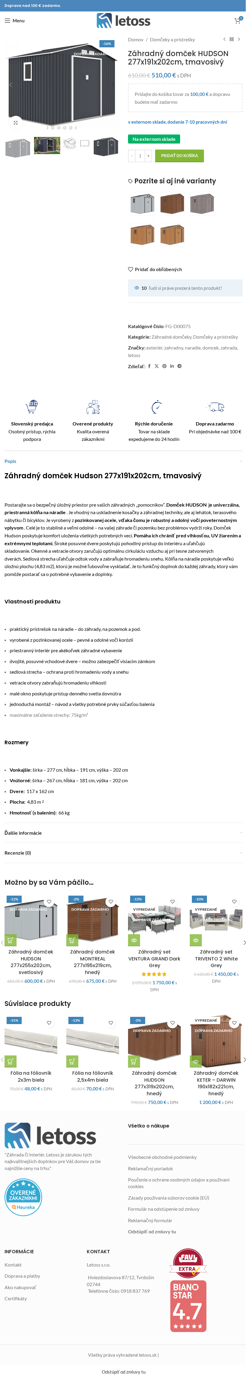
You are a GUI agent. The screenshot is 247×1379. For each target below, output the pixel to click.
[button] (11, 85)
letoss (134, 355)
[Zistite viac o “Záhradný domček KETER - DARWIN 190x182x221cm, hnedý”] (196, 1061)
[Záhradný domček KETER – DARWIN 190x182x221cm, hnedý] (216, 1041)
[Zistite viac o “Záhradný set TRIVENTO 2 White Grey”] (196, 940)
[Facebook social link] (149, 366)
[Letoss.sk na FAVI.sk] (205, 1263)
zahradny (173, 347)
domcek (210, 347)
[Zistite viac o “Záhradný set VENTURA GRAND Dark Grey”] (134, 940)
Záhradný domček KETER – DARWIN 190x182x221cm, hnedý (216, 1083)
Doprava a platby (22, 1276)
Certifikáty (16, 1298)
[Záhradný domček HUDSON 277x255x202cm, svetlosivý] (31, 920)
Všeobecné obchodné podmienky (162, 1157)
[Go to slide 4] (58, 127)
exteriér (154, 347)
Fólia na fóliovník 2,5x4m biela (92, 1076)
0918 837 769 (135, 1291)
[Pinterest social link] (164, 366)
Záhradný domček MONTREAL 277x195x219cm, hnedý (92, 962)
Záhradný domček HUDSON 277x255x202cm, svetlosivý (30, 962)
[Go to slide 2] (46, 127)
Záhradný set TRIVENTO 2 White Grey (216, 958)
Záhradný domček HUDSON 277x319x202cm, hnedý (154, 1083)
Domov (135, 39)
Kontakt (13, 1264)
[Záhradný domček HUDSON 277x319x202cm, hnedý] (154, 1041)
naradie (193, 347)
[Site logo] (123, 20)
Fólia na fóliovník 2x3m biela (31, 1076)
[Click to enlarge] (16, 122)
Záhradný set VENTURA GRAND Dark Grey (154, 958)
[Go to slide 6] (70, 127)
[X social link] (157, 366)
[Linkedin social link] (172, 366)
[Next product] (238, 39)
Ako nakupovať (20, 1287)
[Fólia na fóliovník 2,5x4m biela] (92, 1041)
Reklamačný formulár (150, 1220)
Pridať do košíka (179, 155)
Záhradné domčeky (171, 337)
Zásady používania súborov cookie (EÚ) (168, 1197)
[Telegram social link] (179, 366)
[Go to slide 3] (52, 127)
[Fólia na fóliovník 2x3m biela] (31, 1041)
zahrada (228, 347)
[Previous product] (224, 39)
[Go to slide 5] (64, 127)
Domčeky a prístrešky (172, 39)
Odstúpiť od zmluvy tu (152, 1231)
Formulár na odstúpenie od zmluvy (163, 1209)
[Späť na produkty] (231, 39)
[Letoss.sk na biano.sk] (205, 1306)
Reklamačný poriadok (150, 1168)
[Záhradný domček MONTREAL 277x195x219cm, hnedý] (92, 920)
